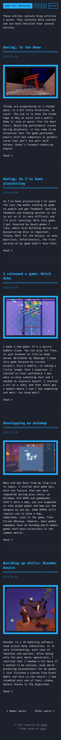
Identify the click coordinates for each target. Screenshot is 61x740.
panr (43, 728)
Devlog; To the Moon (22, 47)
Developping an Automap (25, 423)
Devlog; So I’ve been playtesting (23, 181)
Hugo (44, 724)
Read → (7, 155)
